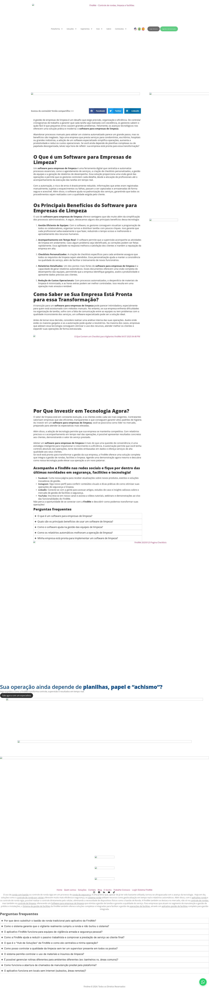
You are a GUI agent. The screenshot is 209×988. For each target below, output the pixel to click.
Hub (98, 29)
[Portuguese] (139, 29)
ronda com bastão (20, 894)
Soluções (70, 29)
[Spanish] (143, 29)
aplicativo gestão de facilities (175, 906)
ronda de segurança (81, 894)
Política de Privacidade (10, 983)
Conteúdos (119, 29)
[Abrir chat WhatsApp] (203, 982)
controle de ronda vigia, (14, 900)
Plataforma (55, 29)
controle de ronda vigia (42, 894)
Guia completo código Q (104, 980)
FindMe (147, 900)
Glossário (104, 978)
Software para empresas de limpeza (67, 903)
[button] (98, 111)
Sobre (108, 29)
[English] (135, 29)
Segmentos (85, 29)
